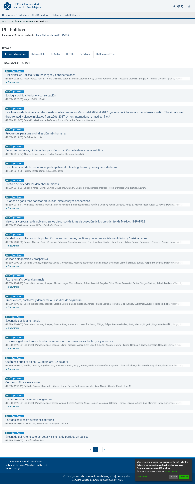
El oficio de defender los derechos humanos (32, 184)
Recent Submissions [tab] (15, 54)
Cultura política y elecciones (22, 382)
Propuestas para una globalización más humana (35, 133)
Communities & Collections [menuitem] (15, 15)
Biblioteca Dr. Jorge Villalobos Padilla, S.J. (26, 465)
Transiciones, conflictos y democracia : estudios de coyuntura (43, 300)
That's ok (183, 477)
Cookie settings (13, 468)
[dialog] (163, 470)
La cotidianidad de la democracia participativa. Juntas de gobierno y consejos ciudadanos (61, 167)
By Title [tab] (70, 54)
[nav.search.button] (174, 6)
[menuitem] (178, 6)
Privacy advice (125, 476)
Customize (142, 477)
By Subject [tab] (85, 54)
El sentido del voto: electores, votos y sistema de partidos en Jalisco (47, 436)
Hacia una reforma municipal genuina (28, 399)
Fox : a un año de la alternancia (24, 279)
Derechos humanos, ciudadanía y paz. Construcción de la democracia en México (55, 150)
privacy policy (171, 471)
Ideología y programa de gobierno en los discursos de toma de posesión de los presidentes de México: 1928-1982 (75, 221)
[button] (183, 6)
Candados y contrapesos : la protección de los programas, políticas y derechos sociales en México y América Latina (76, 238)
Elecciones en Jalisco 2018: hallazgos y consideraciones (40, 75)
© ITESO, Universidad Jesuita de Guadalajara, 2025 (89, 476)
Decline (173, 477)
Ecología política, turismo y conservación (30, 95)
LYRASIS (118, 480)
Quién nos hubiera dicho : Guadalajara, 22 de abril (36, 362)
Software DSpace (81, 480)
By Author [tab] (55, 54)
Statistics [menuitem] (56, 15)
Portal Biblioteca (72, 15)
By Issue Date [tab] (38, 54)
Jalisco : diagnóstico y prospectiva (26, 259)
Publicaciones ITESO (22, 21)
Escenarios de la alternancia (22, 320)
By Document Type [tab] (105, 54)
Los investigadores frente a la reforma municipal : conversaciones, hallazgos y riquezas (59, 341)
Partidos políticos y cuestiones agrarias (29, 420)
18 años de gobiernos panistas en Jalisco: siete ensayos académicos (47, 201)
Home (5, 21)
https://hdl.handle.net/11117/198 (52, 35)
